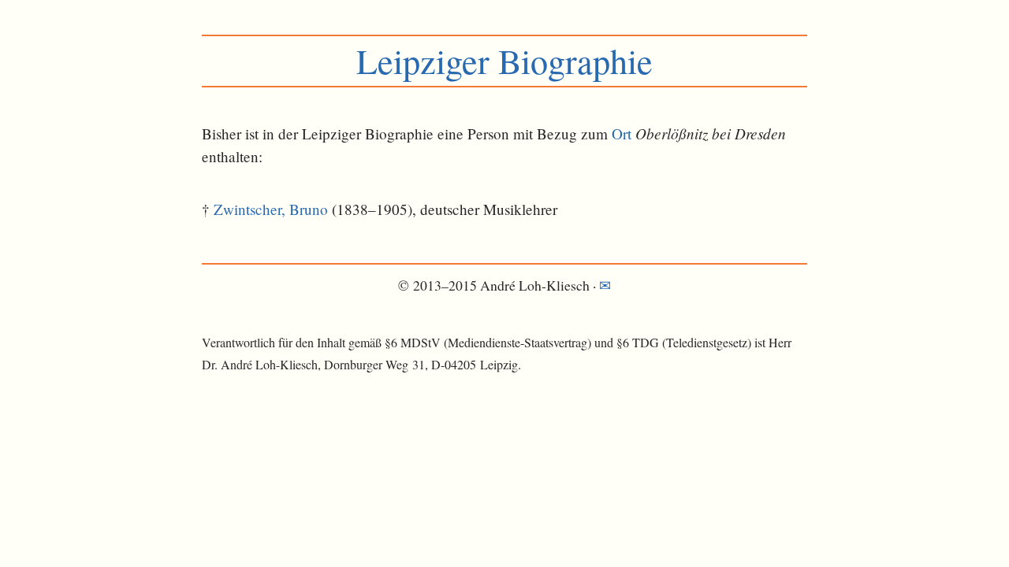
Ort (621, 133)
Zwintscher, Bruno (271, 209)
